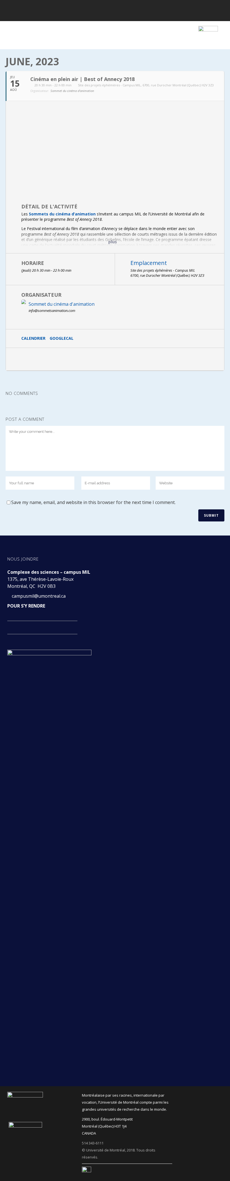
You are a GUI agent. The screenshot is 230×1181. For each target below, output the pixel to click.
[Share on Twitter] (35, 359)
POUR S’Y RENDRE (26, 606)
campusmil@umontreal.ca (39, 596)
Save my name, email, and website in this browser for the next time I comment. (93, 502)
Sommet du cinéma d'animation (62, 304)
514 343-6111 (93, 1143)
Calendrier (33, 338)
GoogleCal (61, 338)
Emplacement (148, 263)
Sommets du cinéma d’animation (62, 214)
